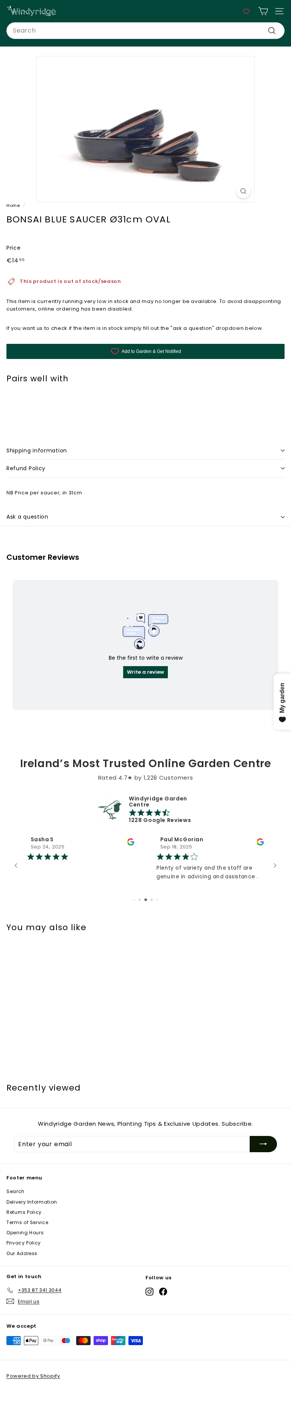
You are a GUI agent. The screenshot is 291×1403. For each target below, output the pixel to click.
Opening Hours (25, 1243)
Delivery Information (31, 1212)
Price (13, 248)
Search (15, 1202)
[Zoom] (243, 191)
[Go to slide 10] (157, 910)
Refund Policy (25, 468)
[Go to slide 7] (140, 910)
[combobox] (145, 30)
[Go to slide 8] (145, 910)
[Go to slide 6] (134, 910)
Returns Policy (24, 1223)
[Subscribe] (263, 1155)
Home (13, 205)
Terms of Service (27, 1233)
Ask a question (27, 516)
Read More (171, 894)
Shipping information (36, 450)
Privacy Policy (23, 1253)
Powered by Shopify (33, 1386)
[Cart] (263, 11)
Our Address (22, 1264)
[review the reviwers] (130, 844)
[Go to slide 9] (152, 910)
